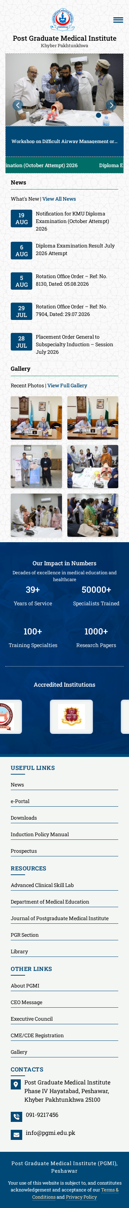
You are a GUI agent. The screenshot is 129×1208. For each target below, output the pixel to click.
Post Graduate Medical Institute (64, 41)
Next (111, 105)
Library (19, 951)
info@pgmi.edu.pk (50, 1132)
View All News (59, 198)
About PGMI (25, 985)
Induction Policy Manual (40, 834)
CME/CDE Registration (37, 1035)
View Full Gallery (67, 385)
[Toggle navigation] (118, 20)
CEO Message (26, 1002)
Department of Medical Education (50, 901)
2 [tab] (88, 115)
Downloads (24, 817)
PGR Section (25, 934)
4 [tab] (109, 115)
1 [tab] (77, 115)
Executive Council (32, 1018)
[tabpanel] (64, 105)
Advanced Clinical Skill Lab (42, 885)
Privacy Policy (81, 1197)
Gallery (19, 1051)
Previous (18, 105)
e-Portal (20, 801)
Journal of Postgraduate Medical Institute (60, 918)
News (17, 784)
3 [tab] (98, 115)
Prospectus (24, 850)
